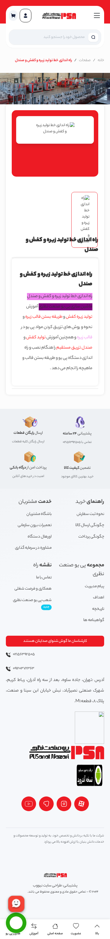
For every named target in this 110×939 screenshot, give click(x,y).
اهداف (98, 597)
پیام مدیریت (94, 586)
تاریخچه (98, 609)
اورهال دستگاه (40, 536)
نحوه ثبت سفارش (90, 514)
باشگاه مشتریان (39, 514)
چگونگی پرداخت (91, 536)
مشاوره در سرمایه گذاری (33, 548)
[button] (13, 15)
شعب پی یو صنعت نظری (32, 603)
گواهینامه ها (93, 620)
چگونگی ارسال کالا (89, 525)
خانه (101, 60)
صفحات (85, 60)
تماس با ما (44, 577)
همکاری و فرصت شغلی (33, 588)
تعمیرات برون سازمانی (35, 525)
